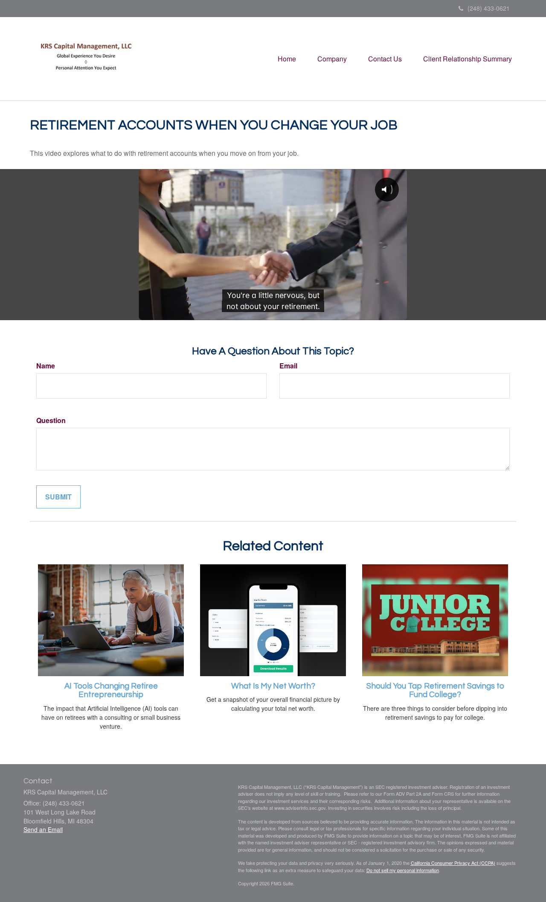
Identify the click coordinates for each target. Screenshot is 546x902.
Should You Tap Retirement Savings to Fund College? (435, 690)
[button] (332, 59)
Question (51, 420)
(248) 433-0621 (489, 8)
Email (288, 366)
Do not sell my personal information (402, 870)
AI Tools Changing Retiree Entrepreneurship (111, 690)
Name (45, 366)
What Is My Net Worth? (273, 686)
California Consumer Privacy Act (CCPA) (453, 862)
